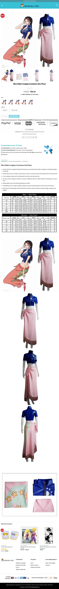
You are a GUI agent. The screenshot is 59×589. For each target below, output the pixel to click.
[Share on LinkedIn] (36, 137)
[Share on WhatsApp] (23, 137)
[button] (2, 5)
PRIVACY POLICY (34, 565)
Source (3, 107)
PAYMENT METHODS (35, 567)
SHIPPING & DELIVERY (21, 563)
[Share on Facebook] (25, 137)
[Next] (55, 39)
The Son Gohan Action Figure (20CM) (28, 547)
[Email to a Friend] (31, 137)
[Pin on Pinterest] (33, 137)
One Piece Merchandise (30, 134)
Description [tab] (4, 161)
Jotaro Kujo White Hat (6, 547)
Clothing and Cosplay (39, 131)
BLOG (32, 563)
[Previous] (4, 39)
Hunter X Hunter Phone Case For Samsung (48, 547)
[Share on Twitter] (28, 137)
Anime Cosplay (24, 131)
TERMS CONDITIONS (20, 569)
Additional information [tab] (15, 161)
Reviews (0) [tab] (25, 161)
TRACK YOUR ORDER (50, 563)
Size (2, 97)
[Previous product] (31, 88)
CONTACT (47, 565)
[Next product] (28, 88)
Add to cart (14, 116)
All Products (31, 131)
